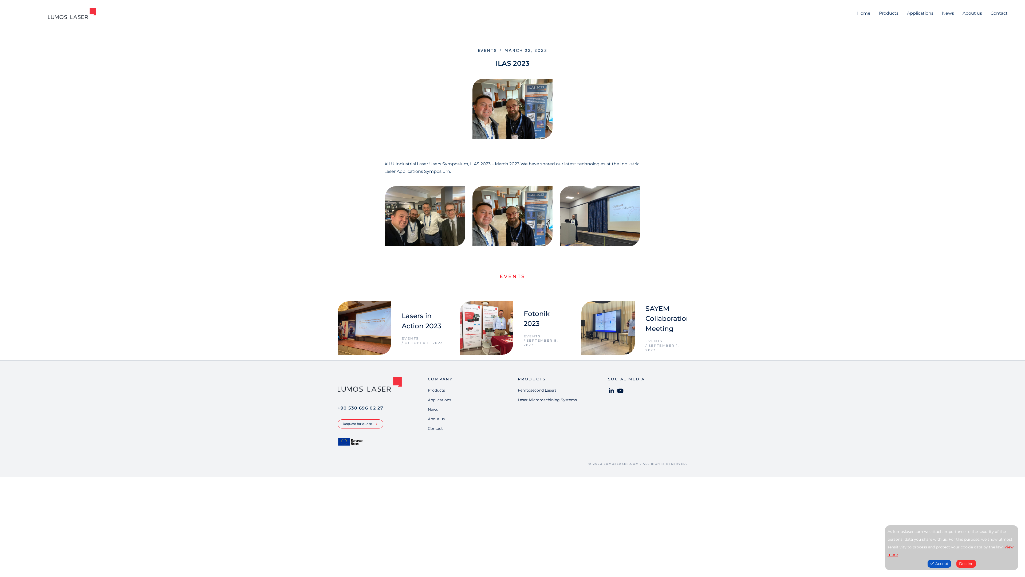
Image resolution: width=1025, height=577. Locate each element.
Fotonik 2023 (537, 319)
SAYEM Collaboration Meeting (668, 319)
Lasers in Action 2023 (421, 321)
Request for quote (357, 424)
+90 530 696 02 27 (360, 408)
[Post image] (364, 328)
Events (487, 50)
